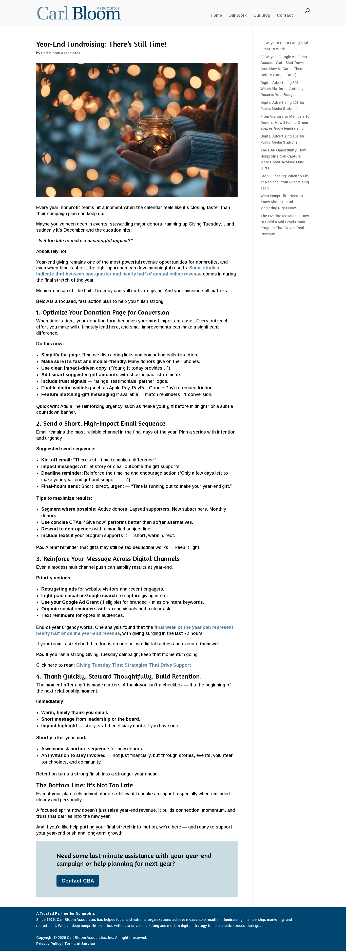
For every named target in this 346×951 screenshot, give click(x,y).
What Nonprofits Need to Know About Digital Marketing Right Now (281, 202)
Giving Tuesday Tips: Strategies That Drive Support (133, 665)
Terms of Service (79, 944)
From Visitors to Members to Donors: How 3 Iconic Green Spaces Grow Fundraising (285, 122)
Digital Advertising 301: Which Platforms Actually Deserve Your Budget (281, 89)
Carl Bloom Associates (60, 53)
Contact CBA (78, 881)
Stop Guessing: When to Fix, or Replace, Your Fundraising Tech (284, 182)
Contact (285, 16)
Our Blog (261, 16)
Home (216, 16)
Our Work (237, 16)
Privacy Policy (48, 944)
